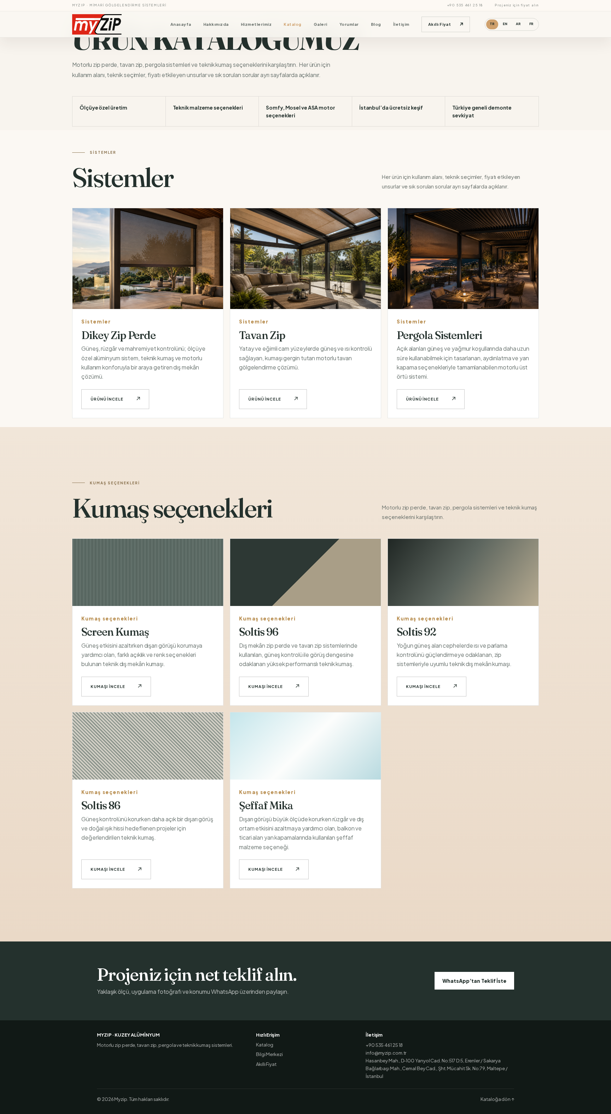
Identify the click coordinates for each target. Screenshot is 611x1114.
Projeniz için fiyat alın (517, 5)
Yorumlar (349, 24)
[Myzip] (103, 24)
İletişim (401, 24)
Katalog (292, 24)
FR (531, 24)
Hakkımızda (216, 24)
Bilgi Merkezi (269, 1054)
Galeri (320, 24)
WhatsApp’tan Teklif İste (474, 981)
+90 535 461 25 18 (465, 5)
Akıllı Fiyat (266, 1064)
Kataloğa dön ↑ (497, 1099)
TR (492, 24)
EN (505, 24)
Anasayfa (180, 24)
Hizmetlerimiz (256, 24)
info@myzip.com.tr (386, 1053)
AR (518, 24)
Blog (376, 24)
